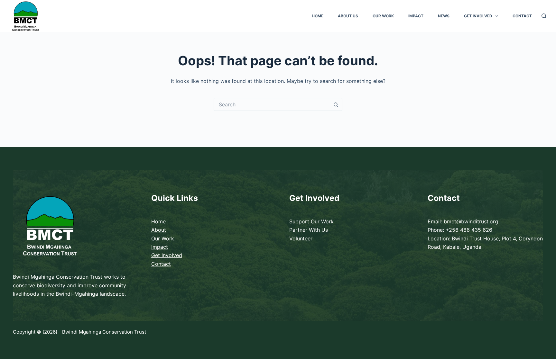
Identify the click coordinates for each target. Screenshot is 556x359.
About (158, 230)
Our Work (383, 15)
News (443, 15)
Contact (522, 15)
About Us (348, 15)
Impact (415, 15)
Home (317, 15)
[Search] (544, 15)
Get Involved (478, 15)
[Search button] (335, 104)
